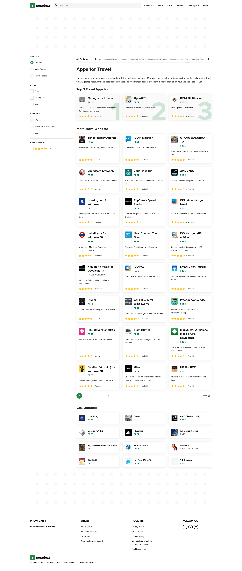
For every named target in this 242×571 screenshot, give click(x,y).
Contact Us (86, 536)
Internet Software (110, 59)
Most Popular (40, 69)
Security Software (176, 59)
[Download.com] (40, 5)
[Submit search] (56, 5)
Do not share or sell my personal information (142, 542)
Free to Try (39, 98)
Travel (187, 59)
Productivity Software (138, 59)
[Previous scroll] (95, 59)
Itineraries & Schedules (45, 126)
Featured (39, 62)
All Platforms (82, 59)
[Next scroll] (208, 59)
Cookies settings (139, 549)
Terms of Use (137, 532)
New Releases (41, 76)
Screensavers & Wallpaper (158, 59)
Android (179, 6)
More (205, 5)
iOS (168, 6)
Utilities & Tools (198, 59)
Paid (36, 104)
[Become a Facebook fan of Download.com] (185, 527)
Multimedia (123, 59)
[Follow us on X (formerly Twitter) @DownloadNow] (190, 527)
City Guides (40, 120)
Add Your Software (89, 532)
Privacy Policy (138, 527)
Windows (148, 6)
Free (37, 91)
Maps (37, 133)
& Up (52, 148)
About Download (88, 527)
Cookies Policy (138, 536)
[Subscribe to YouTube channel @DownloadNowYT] (196, 527)
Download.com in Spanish (92, 541)
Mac (159, 6)
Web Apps (193, 6)
